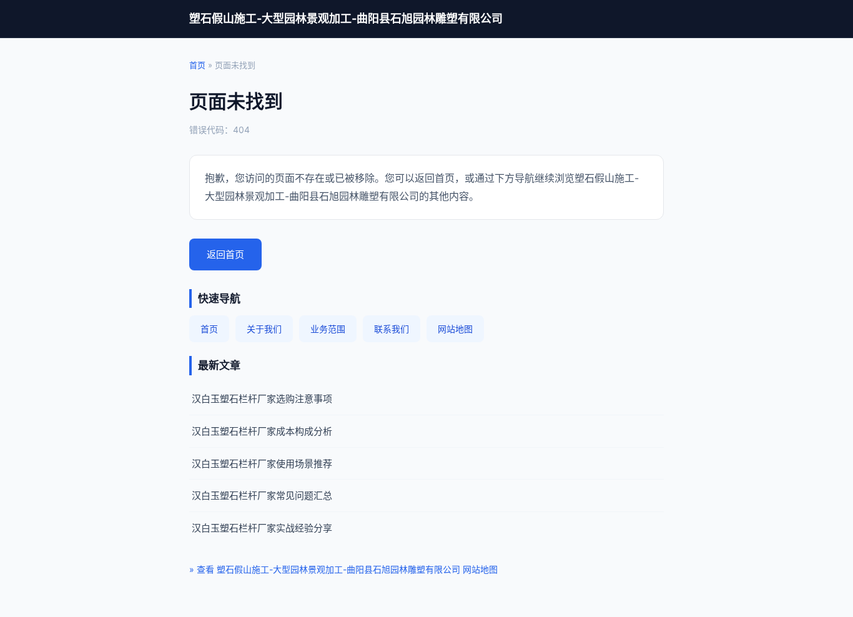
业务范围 (327, 328)
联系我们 (391, 328)
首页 (197, 65)
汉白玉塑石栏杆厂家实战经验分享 (262, 528)
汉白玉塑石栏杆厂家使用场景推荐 (262, 464)
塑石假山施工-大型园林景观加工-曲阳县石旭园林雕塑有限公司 (346, 18)
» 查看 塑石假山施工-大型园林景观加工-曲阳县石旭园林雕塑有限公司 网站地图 (343, 569)
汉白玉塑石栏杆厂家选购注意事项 (262, 399)
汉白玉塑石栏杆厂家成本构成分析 (262, 431)
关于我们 (264, 328)
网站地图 (455, 328)
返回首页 (225, 254)
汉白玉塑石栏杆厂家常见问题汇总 (262, 495)
